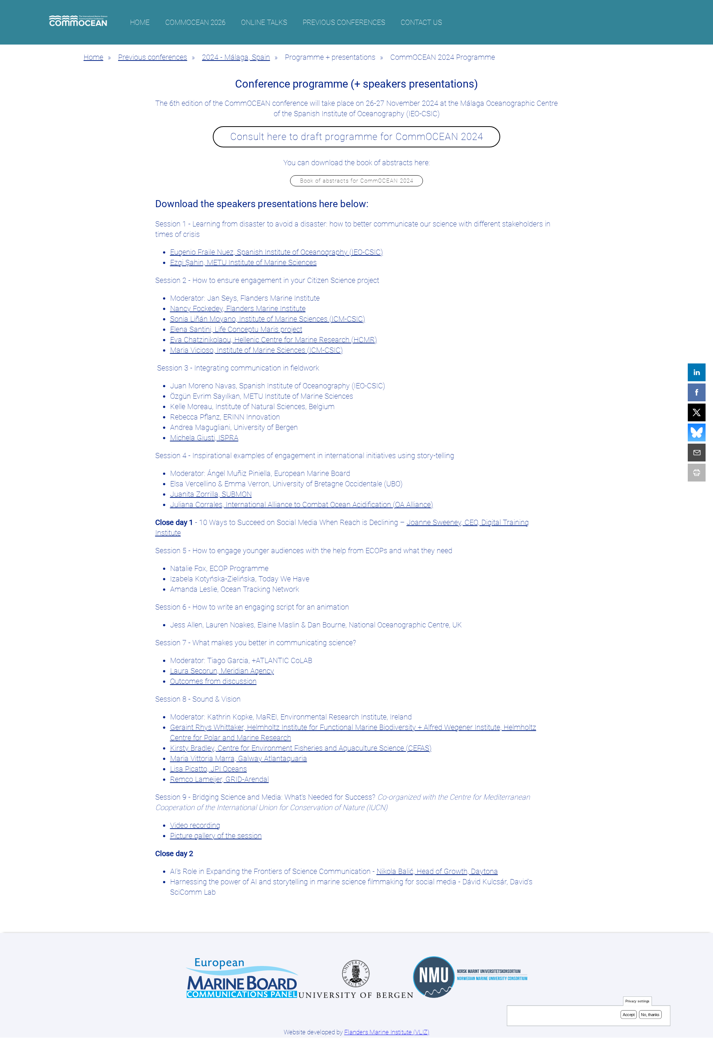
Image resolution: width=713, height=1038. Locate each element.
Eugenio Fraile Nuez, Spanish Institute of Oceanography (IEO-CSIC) (276, 252)
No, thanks (650, 1014)
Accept (629, 1014)
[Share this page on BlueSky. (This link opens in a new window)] (697, 432)
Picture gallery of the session (216, 835)
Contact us (421, 22)
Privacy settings (637, 1001)
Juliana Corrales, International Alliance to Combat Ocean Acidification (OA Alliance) (301, 504)
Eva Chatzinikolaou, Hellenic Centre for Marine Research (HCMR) (273, 339)
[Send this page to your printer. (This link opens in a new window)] (697, 473)
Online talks (264, 22)
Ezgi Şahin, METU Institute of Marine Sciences (243, 262)
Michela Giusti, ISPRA (204, 437)
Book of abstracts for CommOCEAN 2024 (356, 180)
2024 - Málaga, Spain (236, 57)
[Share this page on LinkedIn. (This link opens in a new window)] (697, 372)
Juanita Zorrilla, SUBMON (211, 494)
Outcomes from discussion (213, 681)
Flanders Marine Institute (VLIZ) (386, 1032)
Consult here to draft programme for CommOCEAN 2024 (356, 136)
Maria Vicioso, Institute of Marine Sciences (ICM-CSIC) (256, 350)
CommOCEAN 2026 (195, 22)
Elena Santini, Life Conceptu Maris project (236, 329)
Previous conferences (344, 22)
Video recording (195, 825)
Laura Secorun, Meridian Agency (222, 670)
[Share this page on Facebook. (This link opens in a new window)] (697, 392)
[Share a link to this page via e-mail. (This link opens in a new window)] (697, 452)
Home (140, 22)
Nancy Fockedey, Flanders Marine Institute (238, 308)
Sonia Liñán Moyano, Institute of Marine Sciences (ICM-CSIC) (267, 318)
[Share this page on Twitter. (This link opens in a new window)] (697, 412)
